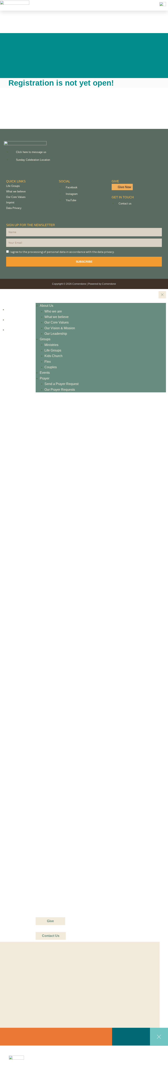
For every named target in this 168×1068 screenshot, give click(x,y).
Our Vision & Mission (59, 328)
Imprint (10, 202)
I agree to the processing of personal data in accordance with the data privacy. (62, 252)
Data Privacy (14, 208)
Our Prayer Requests (59, 389)
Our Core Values (16, 197)
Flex (47, 361)
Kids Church (53, 356)
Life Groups (13, 185)
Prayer (44, 378)
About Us (46, 305)
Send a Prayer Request (61, 384)
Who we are (53, 311)
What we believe (16, 191)
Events (45, 372)
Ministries (51, 345)
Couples (50, 367)
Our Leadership (55, 333)
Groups (45, 339)
